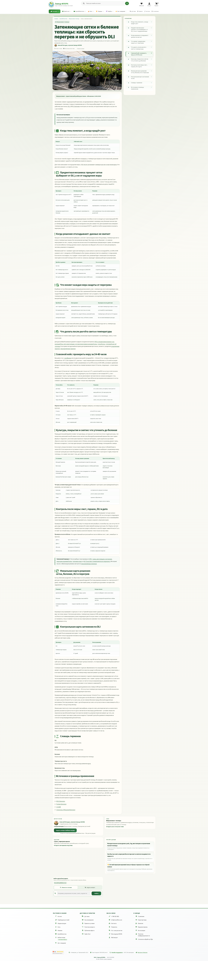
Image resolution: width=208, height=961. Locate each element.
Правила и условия (89, 924)
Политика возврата (89, 927)
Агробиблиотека (63, 19)
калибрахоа (67, 359)
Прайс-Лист (87, 934)
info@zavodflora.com (116, 920)
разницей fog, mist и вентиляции (65, 344)
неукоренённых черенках (89, 564)
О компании (141, 917)
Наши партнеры (142, 920)
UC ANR (58, 807)
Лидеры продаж (62, 924)
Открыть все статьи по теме (115, 827)
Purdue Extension (61, 805)
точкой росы (101, 344)
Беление (77, 107)
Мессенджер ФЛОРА (116, 934)
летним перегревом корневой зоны (86, 344)
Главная (56, 19)
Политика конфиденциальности (144, 935)
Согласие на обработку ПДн (145, 940)
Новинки (60, 931)
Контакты (113, 924)
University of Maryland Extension (65, 810)
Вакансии (140, 924)
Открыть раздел (80, 49)
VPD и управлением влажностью (104, 342)
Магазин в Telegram (142, 953)
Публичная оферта (89, 931)
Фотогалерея (141, 931)
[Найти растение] (127, 3)
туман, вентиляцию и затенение (102, 559)
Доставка (86, 917)
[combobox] (106, 4)
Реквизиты (114, 927)
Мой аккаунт (114, 938)
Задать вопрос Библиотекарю (65, 831)
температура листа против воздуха (106, 165)
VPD (90, 559)
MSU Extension (60, 802)
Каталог (60, 917)
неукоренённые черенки (67, 349)
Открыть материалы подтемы (63, 846)
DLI (69, 107)
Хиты (59, 927)
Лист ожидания (62, 943)
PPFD (72, 107)
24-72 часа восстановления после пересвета (97, 562)
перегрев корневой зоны (64, 562)
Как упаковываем (89, 920)
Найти (96, 894)
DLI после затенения (87, 165)
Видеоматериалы (142, 927)
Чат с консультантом (116, 931)
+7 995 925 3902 (115, 917)
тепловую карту (77, 562)
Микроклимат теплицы (74, 19)
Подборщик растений (63, 920)
